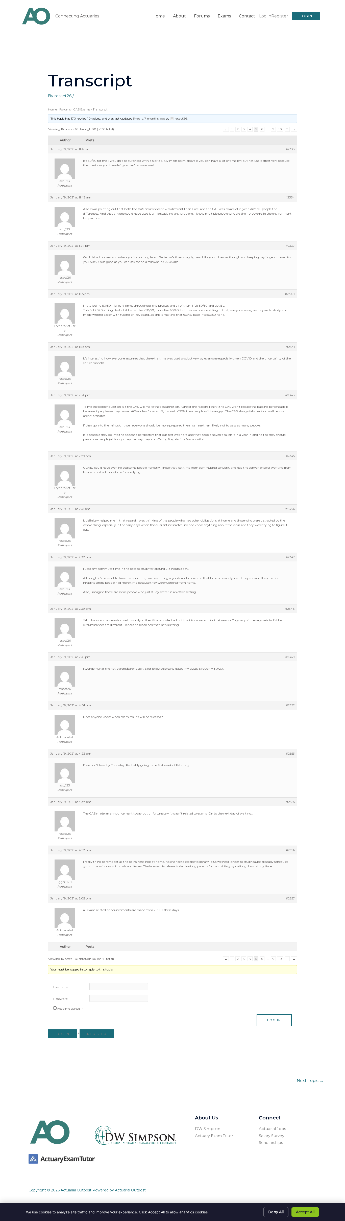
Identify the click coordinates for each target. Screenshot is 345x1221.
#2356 (290, 850)
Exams (224, 16)
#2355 (290, 802)
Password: (60, 999)
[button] (306, 16)
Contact (247, 16)
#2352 (290, 705)
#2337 (290, 245)
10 (280, 129)
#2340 (290, 294)
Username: (61, 987)
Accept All (305, 1212)
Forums (202, 16)
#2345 (290, 456)
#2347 (290, 557)
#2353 (290, 753)
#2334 (290, 197)
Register (279, 16)
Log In (274, 1020)
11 (287, 129)
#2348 (290, 608)
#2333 (290, 149)
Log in (265, 16)
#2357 (290, 898)
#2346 (290, 509)
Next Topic (310, 1080)
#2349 (290, 657)
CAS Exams (81, 109)
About (179, 16)
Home (159, 16)
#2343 (290, 395)
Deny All (276, 1212)
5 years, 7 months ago (149, 118)
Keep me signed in (70, 1008)
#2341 (290, 347)
